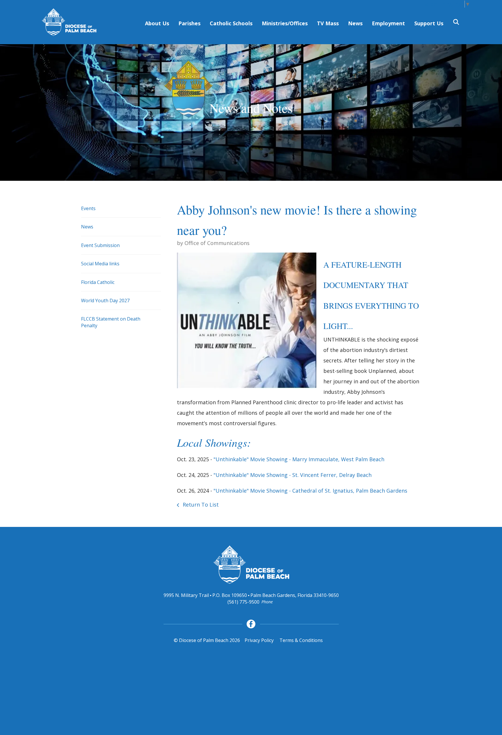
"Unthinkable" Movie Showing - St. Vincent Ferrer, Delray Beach (293, 474)
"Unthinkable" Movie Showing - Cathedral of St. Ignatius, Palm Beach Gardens (310, 490)
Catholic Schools (231, 23)
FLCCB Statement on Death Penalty (110, 322)
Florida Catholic (97, 282)
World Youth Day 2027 (105, 300)
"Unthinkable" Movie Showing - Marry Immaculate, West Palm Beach (299, 459)
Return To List (200, 504)
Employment (388, 23)
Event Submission (100, 245)
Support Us (428, 23)
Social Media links (100, 263)
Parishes (189, 23)
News (355, 23)
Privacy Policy (259, 640)
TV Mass (328, 23)
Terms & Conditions (301, 640)
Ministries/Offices (285, 23)
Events (88, 208)
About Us (157, 23)
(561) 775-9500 (243, 602)
